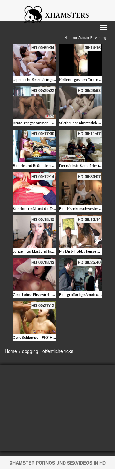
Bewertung (98, 38)
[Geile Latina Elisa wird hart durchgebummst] (34, 274)
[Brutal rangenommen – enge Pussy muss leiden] (34, 102)
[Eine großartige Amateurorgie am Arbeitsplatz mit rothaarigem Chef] (80, 274)
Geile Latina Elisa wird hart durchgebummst (49, 294)
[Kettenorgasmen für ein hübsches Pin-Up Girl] (80, 60)
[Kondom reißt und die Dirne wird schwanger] (34, 188)
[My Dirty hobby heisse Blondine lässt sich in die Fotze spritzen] (80, 231)
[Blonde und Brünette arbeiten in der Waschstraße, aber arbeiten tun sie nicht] (34, 146)
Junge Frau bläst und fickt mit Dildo (42, 251)
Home (11, 351)
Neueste (71, 38)
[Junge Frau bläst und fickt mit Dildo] (34, 231)
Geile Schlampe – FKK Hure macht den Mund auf (53, 337)
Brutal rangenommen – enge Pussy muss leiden (51, 122)
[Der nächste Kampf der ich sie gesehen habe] (80, 146)
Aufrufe (83, 38)
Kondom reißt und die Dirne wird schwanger (50, 208)
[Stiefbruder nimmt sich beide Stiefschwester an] (80, 102)
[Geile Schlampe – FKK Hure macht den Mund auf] (34, 317)
